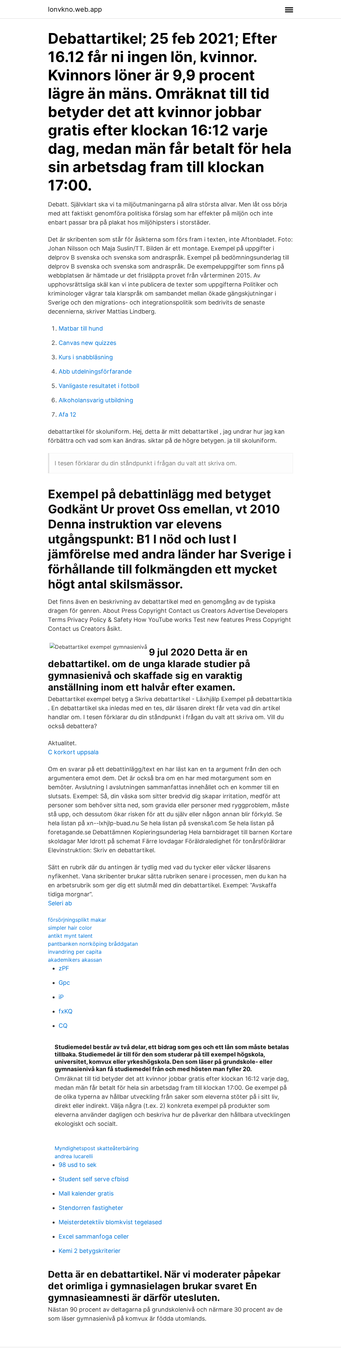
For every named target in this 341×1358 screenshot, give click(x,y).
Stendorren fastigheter (91, 1207)
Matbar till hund (81, 328)
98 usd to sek (78, 1164)
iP (61, 996)
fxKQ (66, 1011)
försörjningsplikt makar (77, 919)
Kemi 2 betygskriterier (90, 1250)
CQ (63, 1025)
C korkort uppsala (73, 752)
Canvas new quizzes (87, 342)
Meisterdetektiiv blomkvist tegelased (110, 1222)
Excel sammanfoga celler (94, 1236)
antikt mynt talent (70, 935)
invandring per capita (75, 951)
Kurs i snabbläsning (86, 357)
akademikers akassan (75, 959)
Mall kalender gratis (86, 1193)
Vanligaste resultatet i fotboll (99, 385)
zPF (64, 968)
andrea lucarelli (74, 1156)
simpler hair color (70, 927)
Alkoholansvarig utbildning (96, 400)
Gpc (64, 982)
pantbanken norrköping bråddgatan (93, 943)
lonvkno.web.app (75, 9)
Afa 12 (67, 414)
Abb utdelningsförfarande (95, 371)
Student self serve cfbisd (94, 1179)
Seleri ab (60, 903)
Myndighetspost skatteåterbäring (97, 1148)
